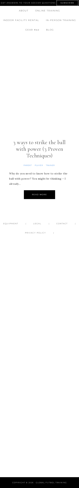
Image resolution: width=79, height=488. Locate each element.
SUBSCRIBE (67, 3)
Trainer (50, 165)
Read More (39, 194)
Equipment (10, 223)
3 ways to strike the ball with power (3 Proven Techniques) (39, 149)
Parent (28, 165)
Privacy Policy (35, 233)
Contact (62, 223)
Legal (37, 223)
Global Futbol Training (39, 46)
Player (39, 165)
